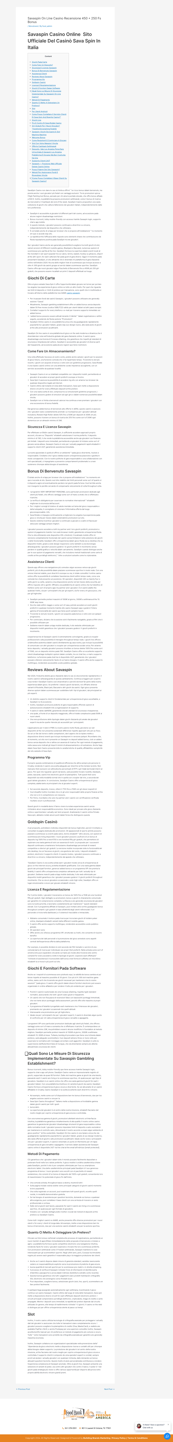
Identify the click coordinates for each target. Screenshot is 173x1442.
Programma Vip (38, 79)
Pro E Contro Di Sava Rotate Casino (46, 123)
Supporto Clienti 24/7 (41, 161)
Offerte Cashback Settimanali (44, 146)
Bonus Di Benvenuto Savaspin (44, 71)
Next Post (109, 1389)
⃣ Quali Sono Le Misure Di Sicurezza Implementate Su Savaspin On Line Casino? (46, 94)
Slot (33, 108)
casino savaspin (73, 293)
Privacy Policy (119, 1438)
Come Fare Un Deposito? (42, 65)
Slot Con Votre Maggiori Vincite (45, 143)
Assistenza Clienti (39, 74)
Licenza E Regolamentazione (44, 85)
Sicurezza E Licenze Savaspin (44, 68)
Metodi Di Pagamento (41, 100)
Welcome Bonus (38, 137)
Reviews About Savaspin (42, 76)
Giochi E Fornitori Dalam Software (46, 88)
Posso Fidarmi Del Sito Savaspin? (46, 169)
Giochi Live (36, 120)
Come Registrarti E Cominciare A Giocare (49, 140)
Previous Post (23, 1389)
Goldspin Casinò (39, 82)
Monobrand (33, 26)
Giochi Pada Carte (39, 62)
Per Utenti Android (39, 111)
